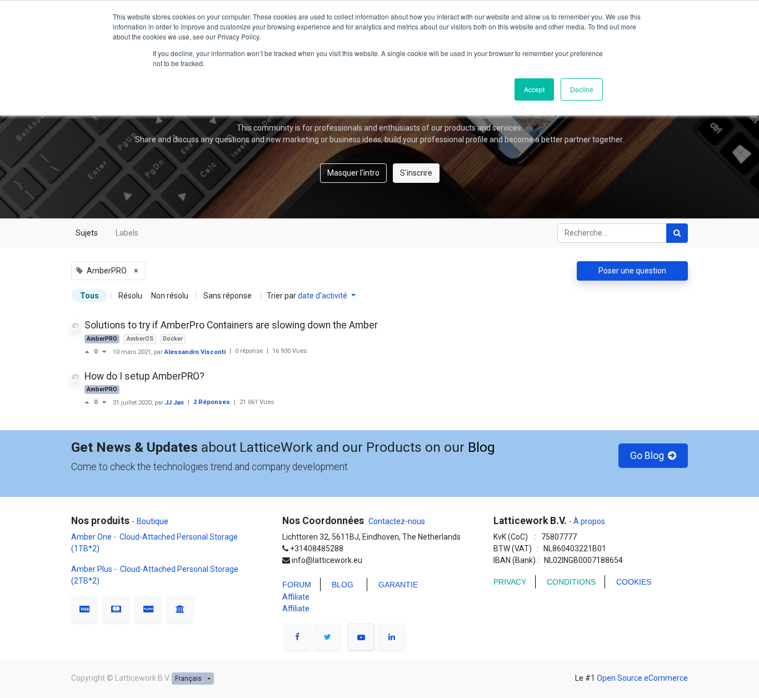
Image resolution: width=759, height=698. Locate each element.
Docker (173, 338)
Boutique (152, 521)
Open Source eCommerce (642, 678)
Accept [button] (534, 89)
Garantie (399, 584)
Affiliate (295, 596)
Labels (127, 232)
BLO (339, 584)
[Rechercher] (677, 233)
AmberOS (140, 338)
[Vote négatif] (104, 351)
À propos (588, 521)
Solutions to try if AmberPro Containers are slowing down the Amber (231, 325)
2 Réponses (212, 402)
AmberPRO (102, 338)
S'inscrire (416, 172)
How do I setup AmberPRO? (144, 376)
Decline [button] (581, 89)
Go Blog (646, 455)
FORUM (296, 584)
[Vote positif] (89, 351)
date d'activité (323, 295)
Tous (89, 295)
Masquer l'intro (353, 172)
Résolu (130, 295)
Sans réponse (227, 295)
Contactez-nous (396, 521)
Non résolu (169, 295)
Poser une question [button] (632, 270)
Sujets (87, 232)
